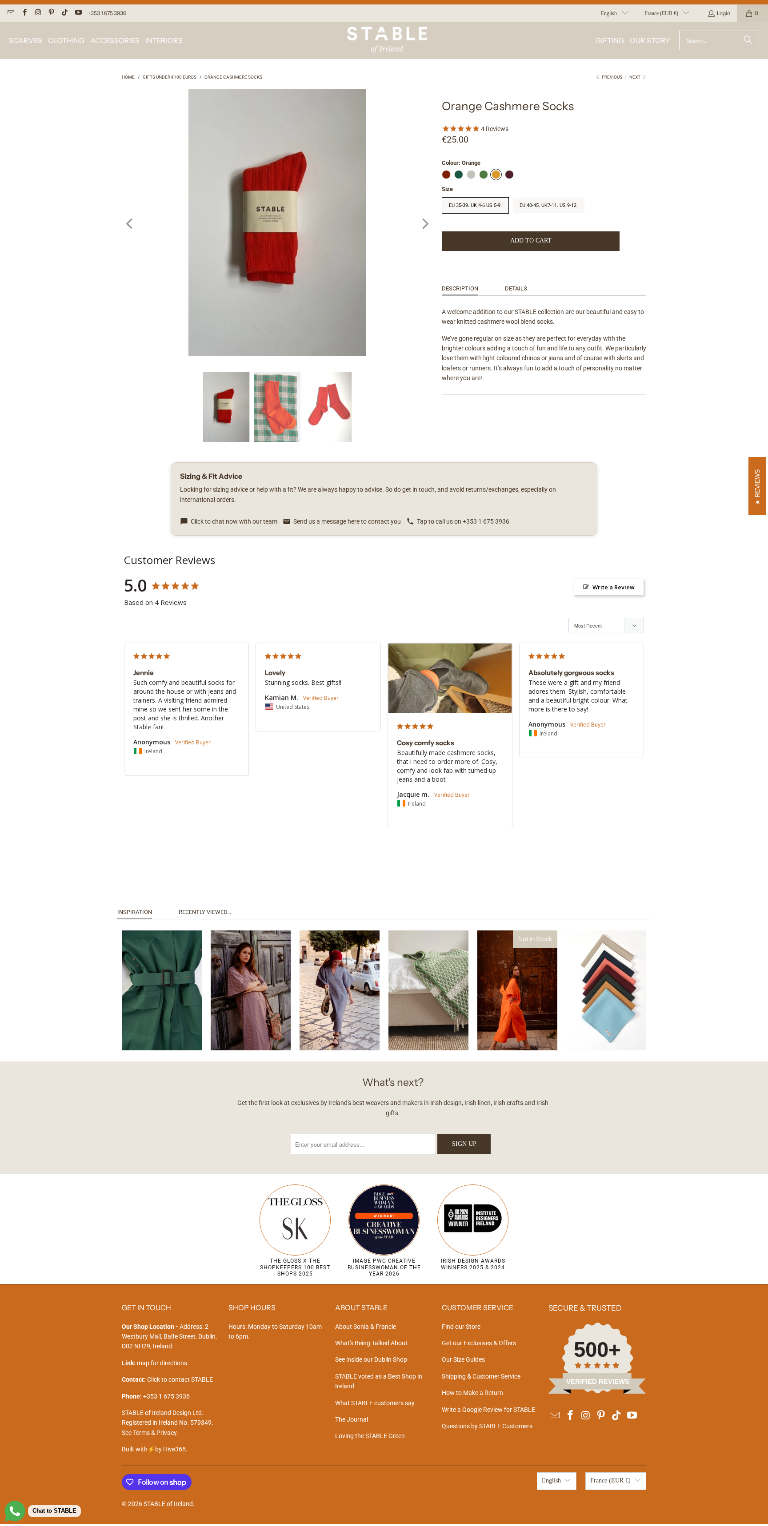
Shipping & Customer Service (481, 1376)
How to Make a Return (472, 1392)
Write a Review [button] (613, 587)
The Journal (351, 1419)
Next (635, 77)
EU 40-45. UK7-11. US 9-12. (549, 205)
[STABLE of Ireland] (387, 41)
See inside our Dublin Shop (371, 1359)
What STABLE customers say (375, 1403)
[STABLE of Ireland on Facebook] (24, 13)
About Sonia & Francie (365, 1326)
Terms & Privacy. (155, 1432)
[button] (25, 40)
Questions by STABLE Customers (487, 1426)
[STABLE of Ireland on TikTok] (64, 13)
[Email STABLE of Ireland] (10, 13)
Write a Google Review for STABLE (488, 1409)
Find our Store (461, 1326)
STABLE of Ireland (168, 1503)
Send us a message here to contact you (347, 521)
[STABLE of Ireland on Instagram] (37, 13)
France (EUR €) (661, 13)
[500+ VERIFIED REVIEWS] (597, 1391)
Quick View (161, 1024)
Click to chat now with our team (234, 521)
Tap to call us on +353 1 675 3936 (463, 521)
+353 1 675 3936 (107, 13)
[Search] (748, 40)
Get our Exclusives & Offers (479, 1343)
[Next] (424, 223)
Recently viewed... (205, 912)
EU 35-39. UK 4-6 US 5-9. (475, 205)
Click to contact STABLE (180, 1379)
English (609, 13)
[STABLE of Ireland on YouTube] (77, 13)
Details (516, 288)
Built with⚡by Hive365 (154, 1449)
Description (460, 288)
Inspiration (134, 912)
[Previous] (130, 223)
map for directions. (155, 1363)
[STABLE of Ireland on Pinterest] (51, 13)
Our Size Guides (463, 1359)
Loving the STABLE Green (370, 1435)
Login (723, 13)
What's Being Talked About (371, 1343)
